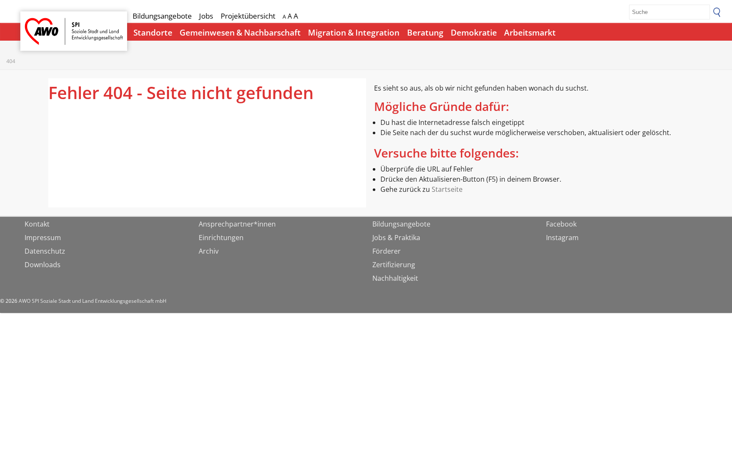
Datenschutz (45, 251)
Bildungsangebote (162, 16)
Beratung (425, 32)
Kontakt (37, 224)
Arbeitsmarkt (530, 32)
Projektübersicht (248, 16)
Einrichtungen (221, 237)
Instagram (562, 237)
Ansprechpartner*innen (237, 224)
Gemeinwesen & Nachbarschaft (240, 32)
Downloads (43, 264)
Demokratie (474, 32)
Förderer (386, 251)
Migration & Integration (353, 32)
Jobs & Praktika (396, 237)
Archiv (209, 251)
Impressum (43, 237)
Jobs (206, 16)
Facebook (561, 224)
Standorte (152, 32)
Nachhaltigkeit (395, 278)
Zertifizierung (393, 264)
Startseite (42, 23)
